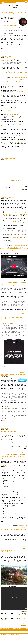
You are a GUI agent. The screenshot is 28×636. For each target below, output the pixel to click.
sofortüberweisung (7, 285)
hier (11, 366)
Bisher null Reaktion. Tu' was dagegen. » (17, 54)
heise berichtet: (10, 406)
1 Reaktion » (24, 426)
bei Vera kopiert (5, 515)
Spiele (26, 280)
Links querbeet (19, 77)
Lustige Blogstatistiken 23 (11, 82)
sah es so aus (18, 555)
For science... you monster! (11, 250)
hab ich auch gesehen (17, 91)
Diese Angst (4, 123)
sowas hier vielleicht (11, 114)
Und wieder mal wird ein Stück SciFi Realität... (12, 318)
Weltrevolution (25, 623)
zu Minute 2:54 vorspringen (16, 435)
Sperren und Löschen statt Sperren (13, 529)
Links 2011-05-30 (7, 197)
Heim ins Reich (14, 77)
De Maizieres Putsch (13, 211)
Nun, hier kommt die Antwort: (9, 25)
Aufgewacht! (5, 428)
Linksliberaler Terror (16, 227)
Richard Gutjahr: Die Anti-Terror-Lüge (13, 457)
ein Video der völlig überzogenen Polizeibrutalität (14, 619)
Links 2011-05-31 (7, 56)
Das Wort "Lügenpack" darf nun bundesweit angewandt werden (14, 13)
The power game (24, 77)
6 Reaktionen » (23, 625)
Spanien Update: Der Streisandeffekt (8, 550)
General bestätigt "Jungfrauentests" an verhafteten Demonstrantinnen (14, 72)
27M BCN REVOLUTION (14, 180)
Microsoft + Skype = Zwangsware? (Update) (13, 374)
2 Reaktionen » (23, 79)
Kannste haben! (12, 150)
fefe (2, 48)
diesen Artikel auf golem (8, 383)
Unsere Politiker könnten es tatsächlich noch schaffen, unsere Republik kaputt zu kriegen (14, 214)
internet (3, 420)
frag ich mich (11, 17)
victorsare (25, 611)
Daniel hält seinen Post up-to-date (13, 615)
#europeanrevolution (8, 158)
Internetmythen (25, 153)
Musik (26, 452)
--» (16, 9)
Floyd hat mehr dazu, (10, 614)
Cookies (14, 628)
